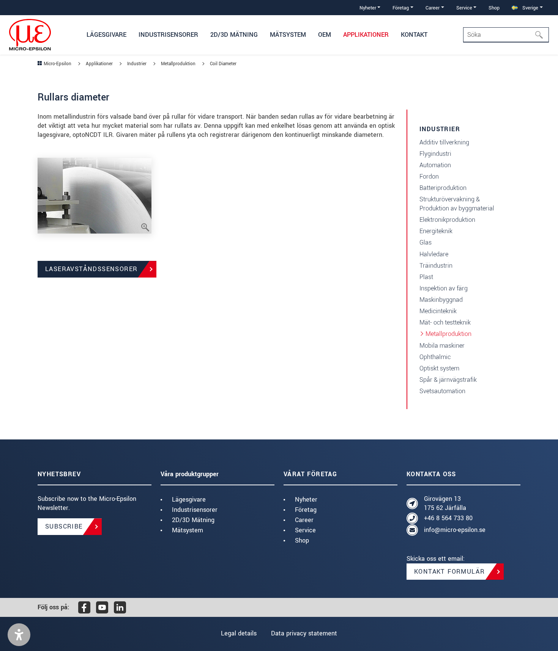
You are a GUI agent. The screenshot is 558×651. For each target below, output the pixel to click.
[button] (19, 634)
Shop (494, 7)
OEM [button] (324, 34)
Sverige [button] (529, 7)
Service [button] (464, 7)
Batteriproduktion (443, 188)
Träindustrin (435, 265)
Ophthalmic (435, 357)
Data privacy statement (304, 633)
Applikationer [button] (366, 34)
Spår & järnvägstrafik (448, 379)
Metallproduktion (448, 333)
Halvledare (433, 254)
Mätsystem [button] (288, 34)
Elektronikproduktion (447, 219)
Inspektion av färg (443, 288)
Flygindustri (435, 153)
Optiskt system (439, 368)
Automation (435, 165)
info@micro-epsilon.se (454, 530)
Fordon (429, 176)
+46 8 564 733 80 (448, 518)
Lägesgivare (189, 500)
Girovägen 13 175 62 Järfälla (445, 503)
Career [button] (433, 7)
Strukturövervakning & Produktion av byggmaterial (456, 204)
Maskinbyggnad (441, 299)
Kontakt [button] (414, 34)
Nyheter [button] (367, 7)
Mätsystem (187, 530)
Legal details (239, 633)
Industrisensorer (195, 510)
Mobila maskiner (442, 345)
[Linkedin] (120, 607)
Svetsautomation (442, 391)
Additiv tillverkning (444, 142)
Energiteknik (435, 231)
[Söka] (541, 34)
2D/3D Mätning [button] (234, 34)
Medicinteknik (438, 311)
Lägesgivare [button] (106, 34)
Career (304, 520)
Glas (425, 242)
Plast (426, 277)
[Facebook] (84, 607)
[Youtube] (102, 607)
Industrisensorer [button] (168, 34)
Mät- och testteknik (445, 322)
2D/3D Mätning (193, 520)
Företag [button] (400, 7)
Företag (306, 510)
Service (305, 530)
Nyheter (306, 500)
